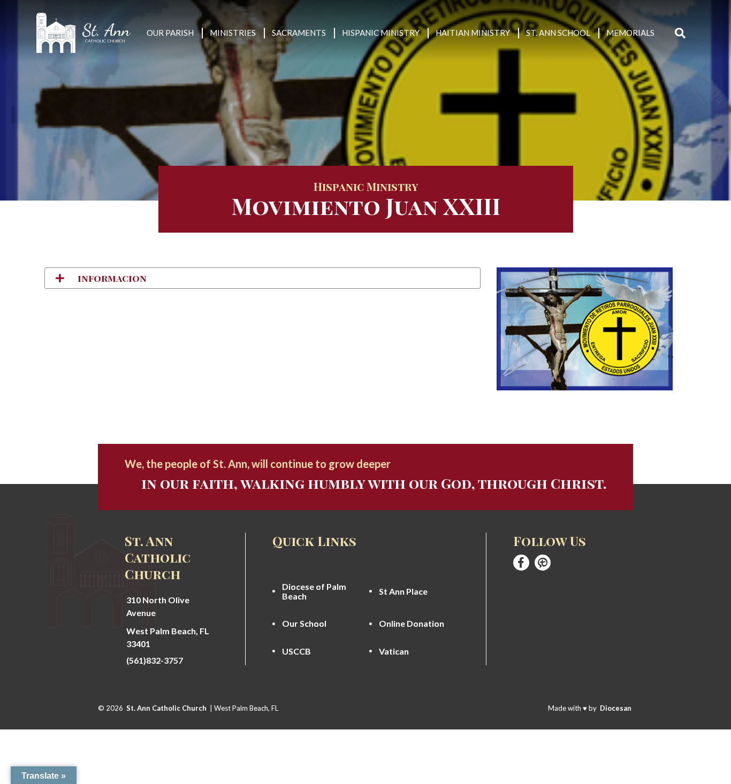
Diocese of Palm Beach (314, 591)
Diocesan (615, 708)
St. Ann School (558, 32)
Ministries (233, 32)
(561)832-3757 (154, 660)
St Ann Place (403, 591)
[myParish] (543, 563)
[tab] (262, 278)
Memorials (630, 32)
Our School (304, 623)
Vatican (394, 651)
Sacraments (299, 32)
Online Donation (411, 623)
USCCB (296, 651)
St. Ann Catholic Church (166, 708)
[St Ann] (521, 563)
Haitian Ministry (473, 32)
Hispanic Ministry (381, 32)
